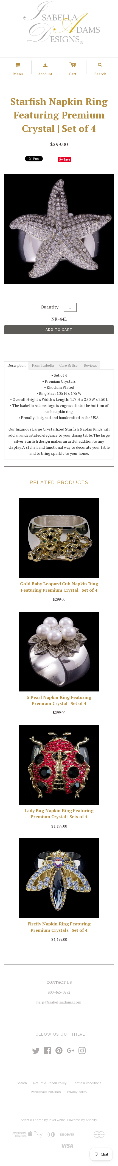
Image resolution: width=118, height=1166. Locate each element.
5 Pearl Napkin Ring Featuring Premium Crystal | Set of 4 (59, 700)
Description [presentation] (16, 365)
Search (22, 1083)
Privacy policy (77, 1092)
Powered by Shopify (82, 1120)
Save (66, 159)
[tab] (16, 365)
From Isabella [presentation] (43, 365)
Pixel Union (57, 1120)
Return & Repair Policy (50, 1083)
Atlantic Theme (32, 1120)
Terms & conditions (87, 1083)
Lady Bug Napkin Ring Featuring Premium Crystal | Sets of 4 (59, 813)
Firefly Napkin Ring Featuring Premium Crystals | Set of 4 (59, 927)
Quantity (49, 307)
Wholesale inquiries (46, 1092)
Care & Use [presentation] (68, 365)
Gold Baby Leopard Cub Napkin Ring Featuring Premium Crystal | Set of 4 (59, 587)
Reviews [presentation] (90, 365)
